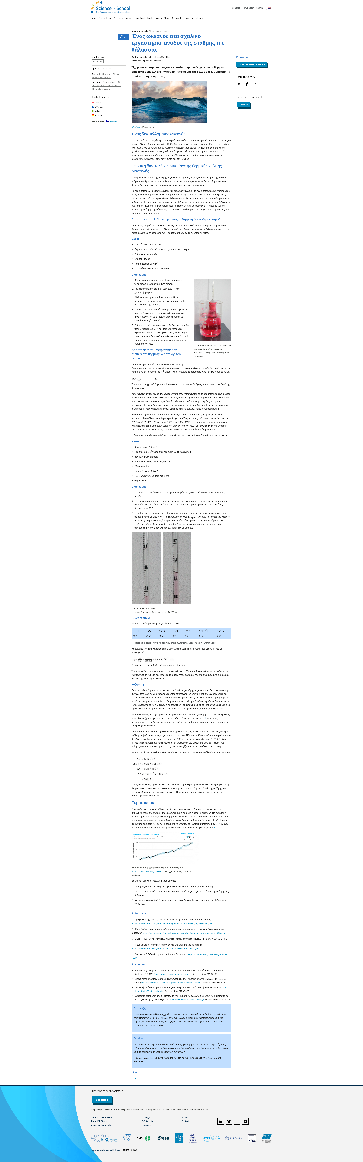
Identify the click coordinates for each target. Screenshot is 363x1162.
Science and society (101, 77)
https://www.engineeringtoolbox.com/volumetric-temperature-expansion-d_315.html (184, 933)
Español (98, 115)
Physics (116, 74)
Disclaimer (146, 1125)
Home (94, 18)
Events (158, 18)
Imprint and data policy (101, 1125)
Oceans (121, 82)
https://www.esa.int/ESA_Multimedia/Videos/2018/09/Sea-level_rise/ (166, 948)
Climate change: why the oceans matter (172, 974)
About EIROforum (99, 1121)
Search (259, 7)
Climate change (110, 82)
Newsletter (248, 7)
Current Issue (105, 18)
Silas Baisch (136, 127)
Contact (236, 7)
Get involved (178, 18)
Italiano (97, 111)
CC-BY (135, 1078)
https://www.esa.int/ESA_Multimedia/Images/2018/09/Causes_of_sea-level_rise (172, 923)
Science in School (139, 31)
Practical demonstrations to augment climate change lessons (170, 982)
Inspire (128, 18)
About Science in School (102, 1117)
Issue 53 (163, 31)
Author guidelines (194, 18)
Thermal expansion (101, 89)
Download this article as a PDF (251, 64)
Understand (139, 18)
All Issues (118, 18)
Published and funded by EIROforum (106, 1149)
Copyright (146, 1117)
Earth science (105, 74)
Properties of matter (110, 85)
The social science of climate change (186, 999)
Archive (185, 1117)
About (167, 18)
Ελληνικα (98, 106)
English (97, 102)
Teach (150, 18)
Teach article (124, 36)
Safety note (147, 1121)
